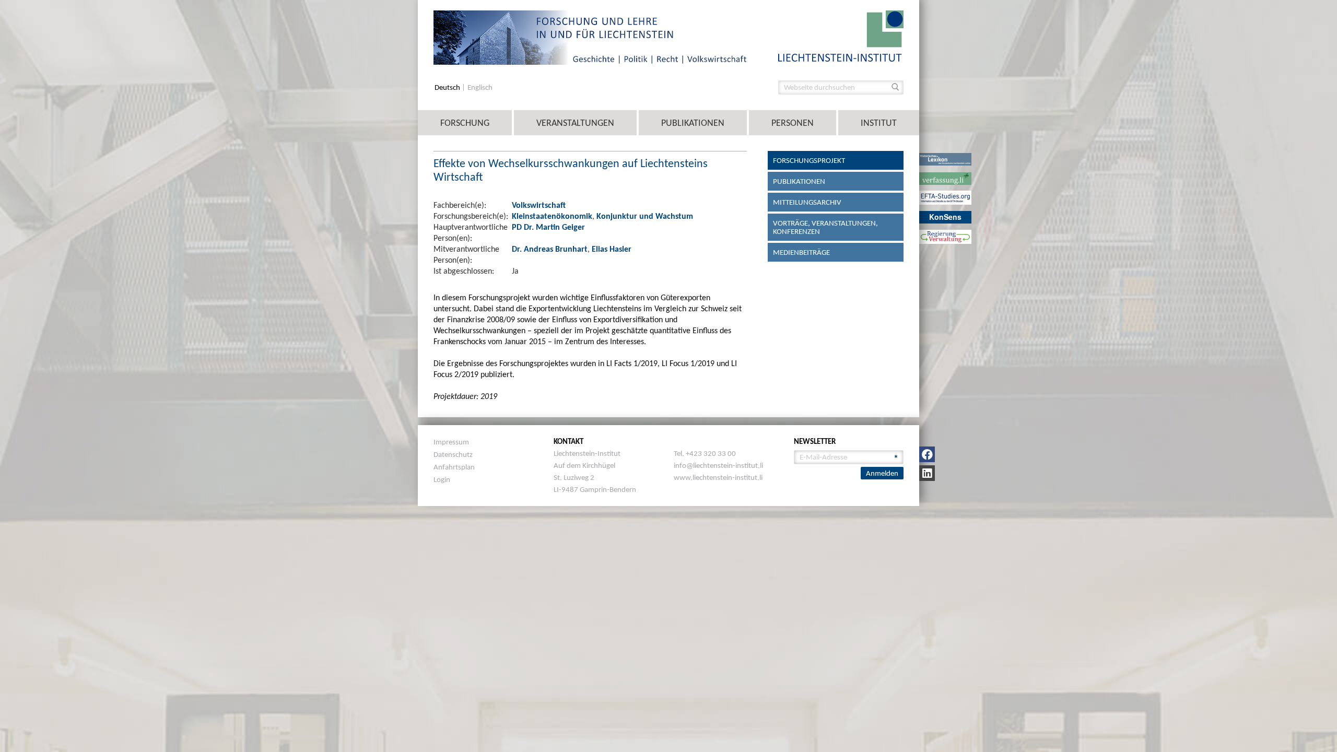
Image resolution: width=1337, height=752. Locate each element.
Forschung (464, 122)
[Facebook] (927, 454)
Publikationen (692, 122)
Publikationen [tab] (799, 181)
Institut (879, 122)
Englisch (479, 87)
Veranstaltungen (575, 122)
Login (441, 479)
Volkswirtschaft (539, 205)
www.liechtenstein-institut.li (718, 477)
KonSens (945, 217)
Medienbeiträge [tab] (801, 252)
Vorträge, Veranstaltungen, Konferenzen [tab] (825, 227)
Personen (792, 122)
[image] (841, 35)
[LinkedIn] (927, 473)
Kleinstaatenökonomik (552, 216)
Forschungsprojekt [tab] (809, 160)
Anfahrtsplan (454, 467)
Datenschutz (453, 454)
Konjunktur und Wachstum (644, 216)
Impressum (451, 441)
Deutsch (448, 87)
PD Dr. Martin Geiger (548, 227)
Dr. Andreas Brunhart (550, 249)
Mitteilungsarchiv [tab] (807, 202)
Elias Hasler (611, 249)
